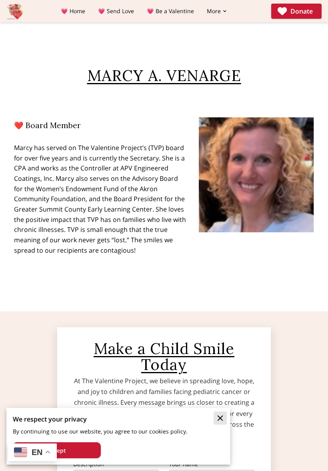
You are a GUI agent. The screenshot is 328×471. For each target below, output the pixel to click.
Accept (57, 450)
